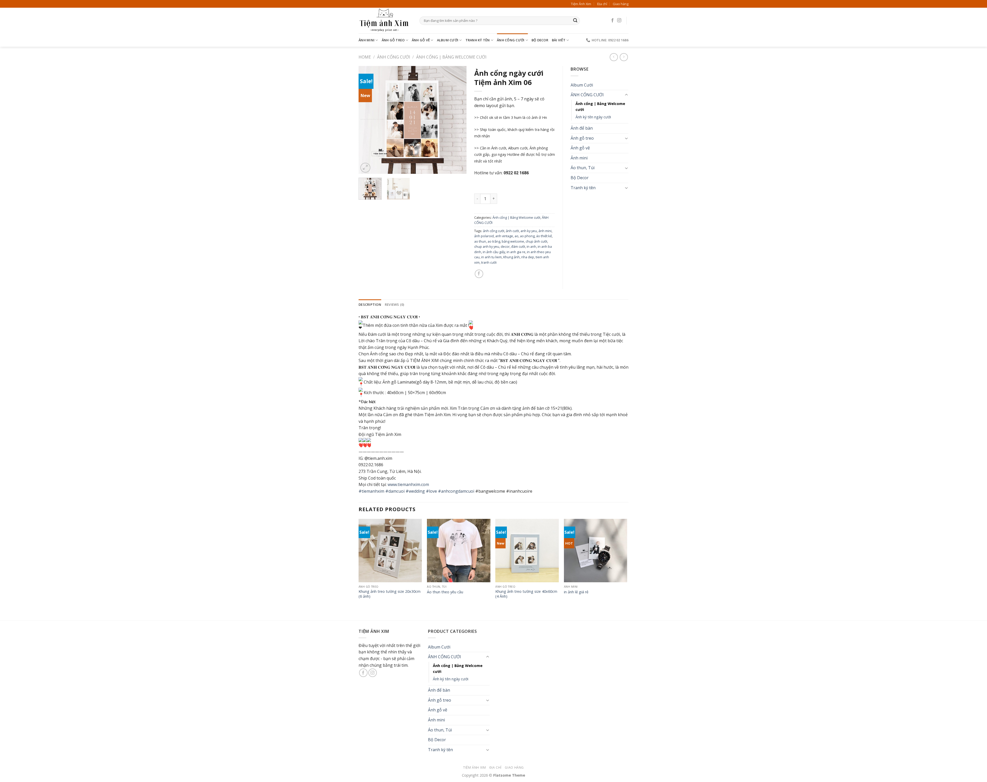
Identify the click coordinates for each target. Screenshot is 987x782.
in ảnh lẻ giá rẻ (576, 592)
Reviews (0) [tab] (394, 304)
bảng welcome (513, 241)
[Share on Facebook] (479, 274)
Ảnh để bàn (582, 128)
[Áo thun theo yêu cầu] (458, 550)
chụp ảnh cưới (536, 241)
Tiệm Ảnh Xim (581, 4)
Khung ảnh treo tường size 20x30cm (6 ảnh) (390, 594)
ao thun (480, 241)
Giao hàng (620, 4)
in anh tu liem (491, 257)
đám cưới (518, 246)
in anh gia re (516, 252)
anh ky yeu (528, 230)
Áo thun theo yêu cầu (445, 592)
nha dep (527, 257)
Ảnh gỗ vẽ (421, 40)
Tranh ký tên (477, 40)
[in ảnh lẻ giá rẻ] (595, 550)
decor (505, 246)
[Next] (457, 120)
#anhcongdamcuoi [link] (456, 491)
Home (365, 57)
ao (516, 236)
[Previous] (367, 120)
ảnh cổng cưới (493, 230)
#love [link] (431, 491)
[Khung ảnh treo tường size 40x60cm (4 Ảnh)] (527, 550)
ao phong (527, 236)
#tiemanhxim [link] (371, 491)
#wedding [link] (415, 491)
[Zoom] (365, 168)
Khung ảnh (511, 257)
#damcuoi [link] (395, 491)
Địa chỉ (602, 4)
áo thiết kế (544, 236)
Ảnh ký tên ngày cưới (593, 117)
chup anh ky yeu (486, 246)
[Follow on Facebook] (612, 20)
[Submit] (575, 20)
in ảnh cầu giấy (494, 252)
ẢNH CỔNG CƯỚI (510, 40)
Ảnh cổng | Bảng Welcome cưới (451, 57)
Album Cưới (448, 40)
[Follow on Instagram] (619, 20)
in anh (531, 246)
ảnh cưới (512, 230)
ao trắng (494, 241)
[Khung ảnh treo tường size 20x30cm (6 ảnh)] (390, 550)
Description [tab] (370, 304)
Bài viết (558, 40)
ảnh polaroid (484, 236)
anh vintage (504, 236)
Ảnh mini (366, 40)
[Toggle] (626, 95)
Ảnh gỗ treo (393, 40)
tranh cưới (489, 262)
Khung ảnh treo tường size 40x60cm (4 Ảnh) (526, 594)
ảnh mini (545, 230)
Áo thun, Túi (583, 167)
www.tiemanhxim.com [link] (408, 484)
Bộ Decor (540, 40)
